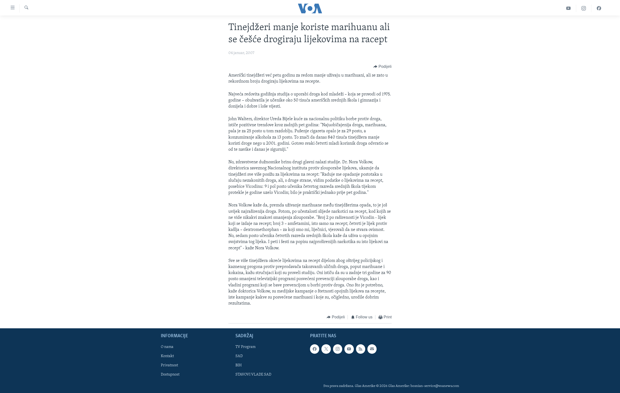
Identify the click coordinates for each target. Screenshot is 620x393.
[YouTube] (568, 8)
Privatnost (169, 365)
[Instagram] (583, 8)
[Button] (382, 66)
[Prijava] (372, 349)
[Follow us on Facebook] (314, 349)
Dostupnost (170, 375)
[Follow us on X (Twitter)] (326, 349)
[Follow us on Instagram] (337, 349)
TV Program (245, 347)
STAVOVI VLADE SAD (253, 375)
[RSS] (360, 349)
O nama (167, 347)
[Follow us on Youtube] (349, 349)
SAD (239, 356)
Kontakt (167, 356)
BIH (238, 365)
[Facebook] (598, 8)
